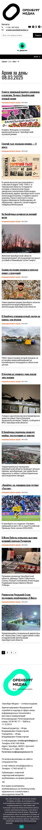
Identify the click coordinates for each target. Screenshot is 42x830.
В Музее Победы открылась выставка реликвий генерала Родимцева (19, 539)
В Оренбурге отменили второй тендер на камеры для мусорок (21, 318)
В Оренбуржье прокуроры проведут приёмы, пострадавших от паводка (18, 433)
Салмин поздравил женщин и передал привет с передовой (20, 271)
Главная (4, 61)
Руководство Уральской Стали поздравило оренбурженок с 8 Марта (19, 596)
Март (14, 61)
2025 (9, 61)
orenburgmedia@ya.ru (27, 740)
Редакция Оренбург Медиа (11, 102)
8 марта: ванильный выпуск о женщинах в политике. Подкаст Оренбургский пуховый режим (21, 95)
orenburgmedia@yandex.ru (17, 30)
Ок (22, 827)
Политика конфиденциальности (17, 752)
